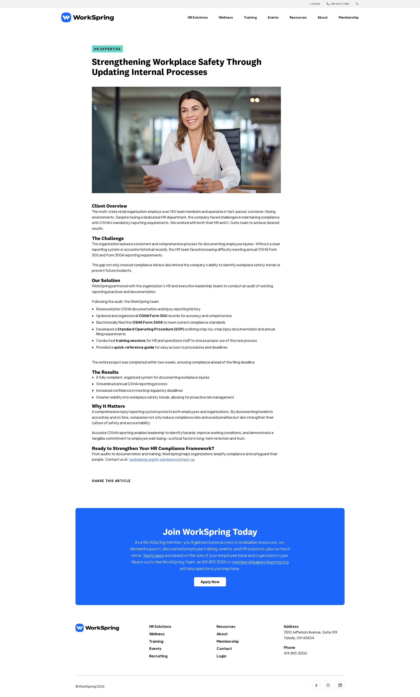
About (323, 17)
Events (273, 17)
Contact (224, 648)
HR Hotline (339, 3)
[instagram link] (328, 685)
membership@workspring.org (260, 561)
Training (250, 17)
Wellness (226, 17)
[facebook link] (316, 685)
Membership (349, 17)
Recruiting (158, 656)
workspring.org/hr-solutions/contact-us (162, 459)
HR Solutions (198, 17)
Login (315, 3)
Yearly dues (153, 555)
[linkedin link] (340, 685)
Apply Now (210, 581)
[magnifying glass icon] (357, 4)
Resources (298, 17)
